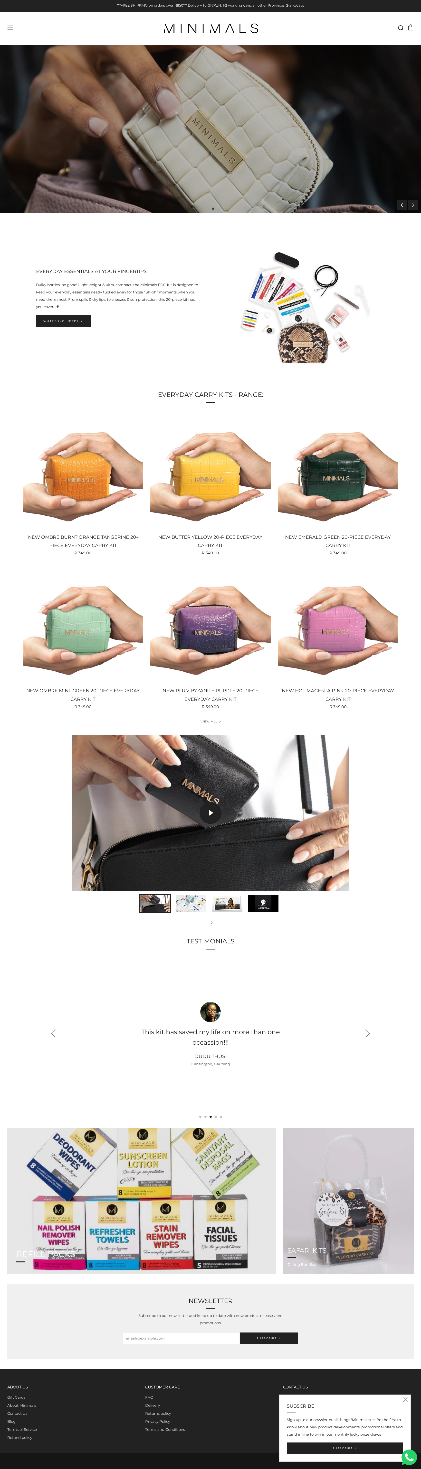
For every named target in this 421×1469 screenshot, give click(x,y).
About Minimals (21, 1405)
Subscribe (267, 1338)
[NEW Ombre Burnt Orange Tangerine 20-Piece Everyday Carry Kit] (83, 470)
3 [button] (211, 1117)
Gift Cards (16, 1397)
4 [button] (216, 1117)
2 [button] (213, 209)
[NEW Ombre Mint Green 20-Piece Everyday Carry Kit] (83, 624)
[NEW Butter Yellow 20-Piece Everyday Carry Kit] (210, 470)
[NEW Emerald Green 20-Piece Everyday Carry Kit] (338, 470)
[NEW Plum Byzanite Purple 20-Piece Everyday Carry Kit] (210, 624)
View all (209, 721)
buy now (24, 149)
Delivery (152, 1405)
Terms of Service (22, 1429)
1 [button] (208, 209)
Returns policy (158, 1413)
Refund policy (19, 1437)
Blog (11, 1421)
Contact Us (17, 1413)
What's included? (61, 321)
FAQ (149, 1397)
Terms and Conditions (165, 1429)
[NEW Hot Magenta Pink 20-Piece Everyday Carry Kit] (338, 624)
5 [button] (221, 1117)
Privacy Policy (157, 1421)
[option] (210, 129)
